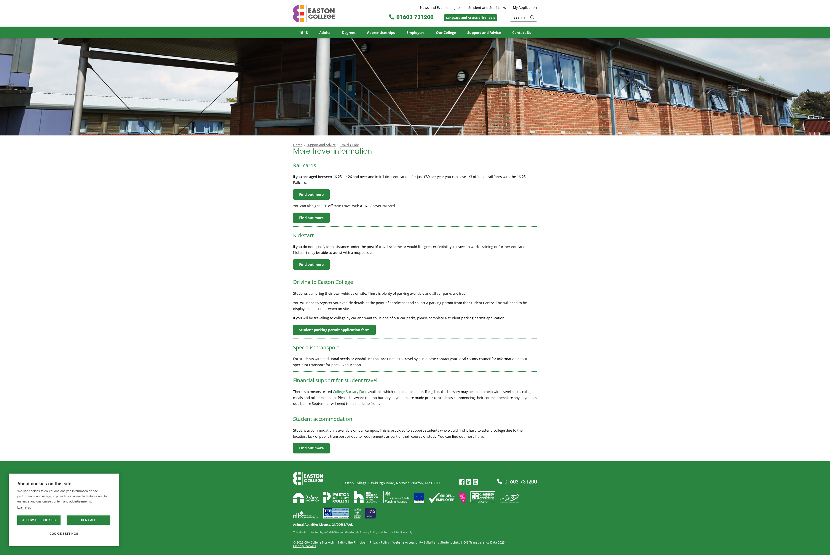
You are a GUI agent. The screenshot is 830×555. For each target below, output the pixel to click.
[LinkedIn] (468, 482)
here (479, 436)
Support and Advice (321, 145)
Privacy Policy (368, 532)
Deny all (88, 520)
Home (297, 145)
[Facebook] (461, 482)
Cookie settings (63, 533)
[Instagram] (475, 482)
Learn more (24, 507)
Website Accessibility (408, 542)
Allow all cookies (39, 520)
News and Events (434, 7)
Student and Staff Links (487, 7)
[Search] (532, 18)
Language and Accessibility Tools (470, 18)
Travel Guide (349, 145)
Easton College (314, 13)
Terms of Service (394, 532)
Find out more (311, 194)
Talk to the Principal (352, 542)
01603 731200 (415, 17)
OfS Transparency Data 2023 (484, 542)
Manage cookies (304, 546)
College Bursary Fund (350, 391)
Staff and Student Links (443, 542)
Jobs (458, 7)
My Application (525, 7)
